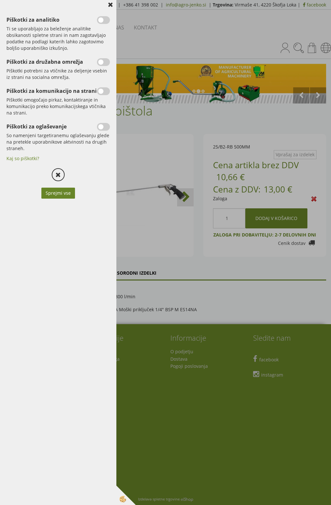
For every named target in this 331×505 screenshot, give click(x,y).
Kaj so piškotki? (22, 158)
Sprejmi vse (58, 193)
